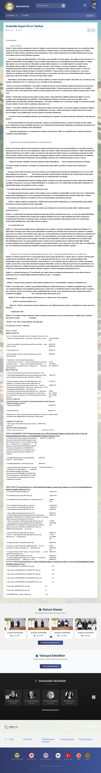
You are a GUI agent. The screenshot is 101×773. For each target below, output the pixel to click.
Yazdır (92, 30)
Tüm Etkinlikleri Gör (50, 666)
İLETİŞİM (25, 16)
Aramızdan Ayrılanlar (50, 710)
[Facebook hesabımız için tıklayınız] (85, 5)
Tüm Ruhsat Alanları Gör (49, 643)
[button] (93, 628)
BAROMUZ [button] (11, 16)
